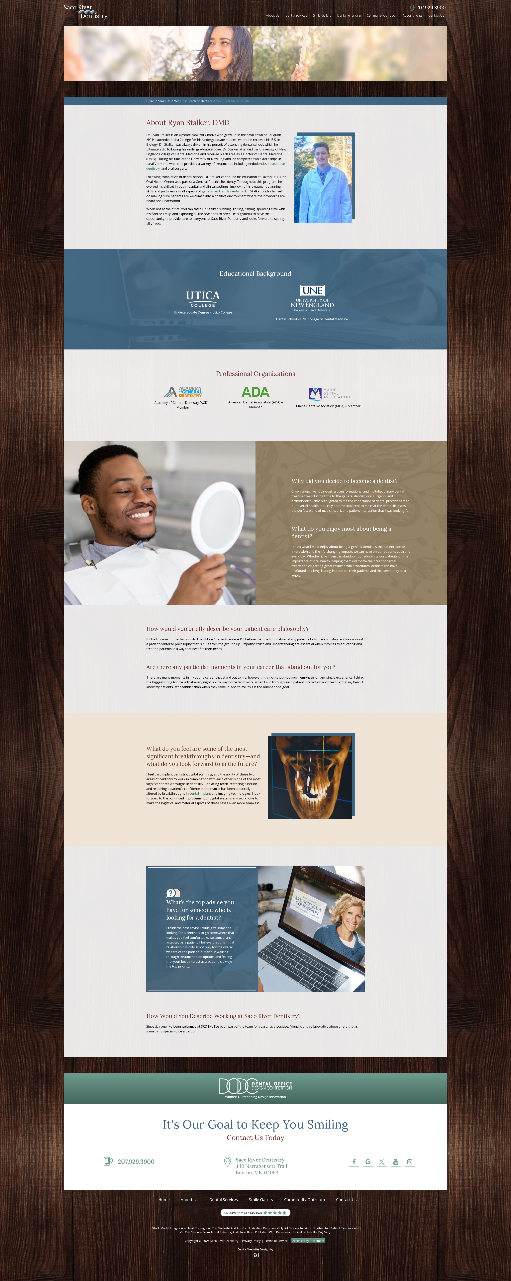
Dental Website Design (253, 1249)
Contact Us (436, 15)
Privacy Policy (251, 1241)
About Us (272, 15)
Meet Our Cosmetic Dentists (193, 101)
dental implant (200, 793)
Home (150, 101)
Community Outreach (382, 15)
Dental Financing (349, 15)
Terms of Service (276, 1241)
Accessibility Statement (308, 1241)
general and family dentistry (223, 191)
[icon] (354, 1169)
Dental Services (296, 15)
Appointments (412, 15)
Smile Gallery (322, 15)
